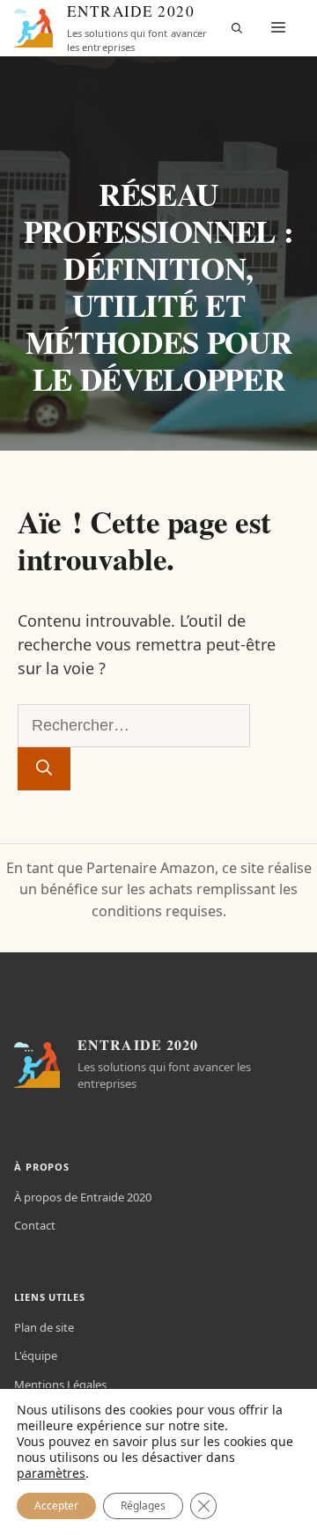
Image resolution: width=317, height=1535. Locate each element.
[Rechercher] (44, 768)
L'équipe (35, 1355)
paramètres (51, 1473)
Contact (34, 1225)
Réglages (143, 1505)
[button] (236, 28)
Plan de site (44, 1327)
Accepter (56, 1505)
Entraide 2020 (131, 11)
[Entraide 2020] (33, 28)
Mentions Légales (60, 1384)
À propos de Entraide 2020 (82, 1197)
